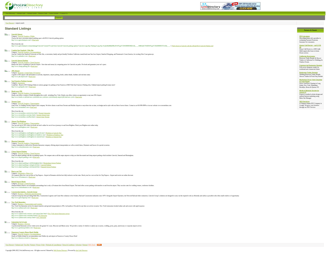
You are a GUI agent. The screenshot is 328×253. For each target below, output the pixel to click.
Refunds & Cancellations (53, 245)
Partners (32, 245)
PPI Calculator (304, 36)
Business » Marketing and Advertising (29, 194)
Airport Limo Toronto (42, 117)
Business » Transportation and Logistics (30, 204)
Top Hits (26, 245)
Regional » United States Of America (29, 73)
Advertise (79, 245)
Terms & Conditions (68, 245)
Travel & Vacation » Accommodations (29, 52)
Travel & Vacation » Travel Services (29, 62)
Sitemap (85, 245)
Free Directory (10, 23)
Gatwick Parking (46, 165)
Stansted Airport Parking (48, 167)
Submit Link (19, 245)
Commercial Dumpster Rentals (310, 65)
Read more (35, 40)
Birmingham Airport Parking (52, 163)
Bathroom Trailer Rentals (308, 73)
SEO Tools (92, 245)
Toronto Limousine (44, 113)
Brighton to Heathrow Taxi (55, 135)
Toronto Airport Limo (43, 115)
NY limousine (42, 215)
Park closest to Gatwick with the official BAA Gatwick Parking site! (192, 46)
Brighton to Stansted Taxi (53, 137)
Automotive (21, 83)
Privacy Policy (40, 245)
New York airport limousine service (59, 214)
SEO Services (304, 101)
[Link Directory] (230, 5)
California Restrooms (307, 56)
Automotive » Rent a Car (25, 173)
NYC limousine (41, 217)
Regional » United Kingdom (26, 183)
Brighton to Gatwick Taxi (53, 133)
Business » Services (24, 224)
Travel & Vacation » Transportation (28, 103)
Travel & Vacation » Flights (26, 36)
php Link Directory (82, 250)
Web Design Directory (60, 250)
